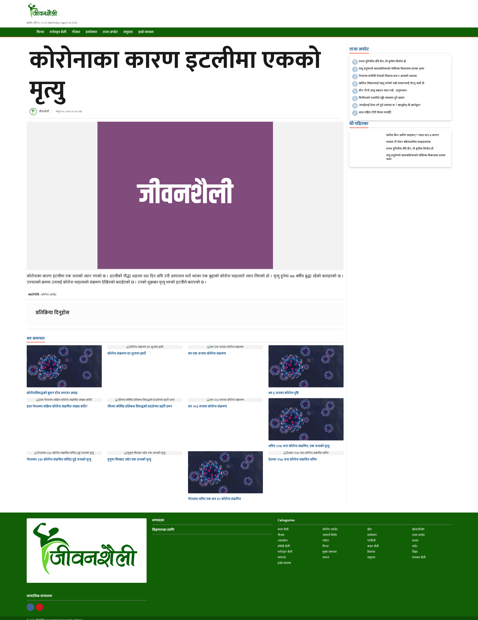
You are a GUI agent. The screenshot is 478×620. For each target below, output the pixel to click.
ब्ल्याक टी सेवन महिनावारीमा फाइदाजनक (408, 141)
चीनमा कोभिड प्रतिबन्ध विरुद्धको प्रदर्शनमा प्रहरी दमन (139, 406)
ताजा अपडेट (110, 32)
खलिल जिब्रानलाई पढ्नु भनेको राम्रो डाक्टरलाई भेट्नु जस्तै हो (391, 83)
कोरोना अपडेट (48, 294)
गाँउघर (76, 32)
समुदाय (128, 32)
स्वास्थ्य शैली (419, 557)
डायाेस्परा (91, 32)
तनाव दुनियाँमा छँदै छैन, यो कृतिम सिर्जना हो (382, 61)
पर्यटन (325, 540)
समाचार (282, 557)
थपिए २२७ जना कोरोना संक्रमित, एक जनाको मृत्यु (299, 446)
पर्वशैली (371, 540)
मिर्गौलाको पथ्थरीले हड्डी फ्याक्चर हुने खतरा (381, 97)
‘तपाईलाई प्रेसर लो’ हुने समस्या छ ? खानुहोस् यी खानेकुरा (389, 105)
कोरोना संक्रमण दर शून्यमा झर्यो (126, 353)
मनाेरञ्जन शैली (58, 32)
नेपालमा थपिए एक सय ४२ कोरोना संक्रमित (214, 499)
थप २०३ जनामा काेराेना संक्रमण (207, 406)
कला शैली (283, 529)
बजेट (414, 546)
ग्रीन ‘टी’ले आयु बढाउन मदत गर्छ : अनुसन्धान (383, 90)
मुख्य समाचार (329, 551)
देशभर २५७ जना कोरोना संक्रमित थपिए (293, 459)
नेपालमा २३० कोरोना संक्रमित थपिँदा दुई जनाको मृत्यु (59, 459)
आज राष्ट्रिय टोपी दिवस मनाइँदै (375, 112)
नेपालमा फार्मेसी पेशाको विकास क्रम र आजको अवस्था (388, 76)
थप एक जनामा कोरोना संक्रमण (207, 353)
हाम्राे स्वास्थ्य (146, 32)
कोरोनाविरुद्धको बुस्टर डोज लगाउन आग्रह (52, 393)
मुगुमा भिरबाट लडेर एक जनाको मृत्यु (129, 459)
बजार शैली (373, 546)
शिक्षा (415, 551)
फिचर (40, 32)
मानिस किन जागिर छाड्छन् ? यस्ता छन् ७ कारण (412, 135)
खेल (369, 529)
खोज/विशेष (418, 529)
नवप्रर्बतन (283, 540)
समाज (325, 557)
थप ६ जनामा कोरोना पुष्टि (284, 393)
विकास (371, 551)
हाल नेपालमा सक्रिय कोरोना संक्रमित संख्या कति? (57, 406)
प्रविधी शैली (284, 546)
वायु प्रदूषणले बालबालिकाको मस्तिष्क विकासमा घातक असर (391, 68)
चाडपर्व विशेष (329, 535)
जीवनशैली (44, 111)
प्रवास (415, 540)
